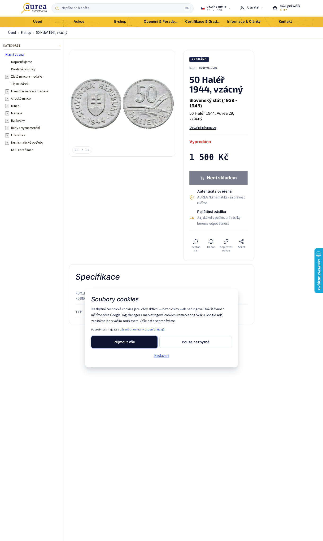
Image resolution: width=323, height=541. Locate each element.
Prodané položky (23, 69)
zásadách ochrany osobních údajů (142, 329)
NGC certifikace (22, 150)
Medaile (16, 113)
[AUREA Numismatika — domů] (34, 8)
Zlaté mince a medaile (26, 77)
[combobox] (121, 8)
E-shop (26, 32)
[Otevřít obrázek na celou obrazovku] (122, 103)
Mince (15, 106)
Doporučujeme (21, 62)
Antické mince (21, 99)
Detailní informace (202, 127)
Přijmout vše (124, 342)
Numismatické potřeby (27, 143)
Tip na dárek (20, 84)
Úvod (12, 32)
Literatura (18, 135)
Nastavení (161, 355)
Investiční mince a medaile (29, 91)
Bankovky (18, 121)
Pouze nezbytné (196, 342)
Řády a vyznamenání (25, 128)
